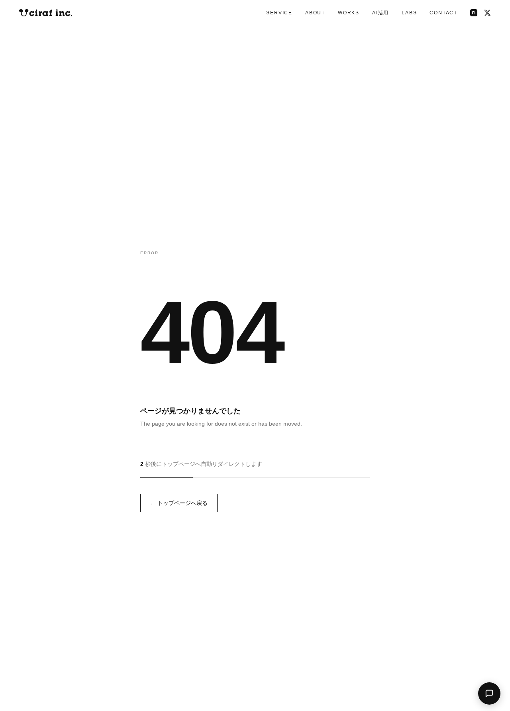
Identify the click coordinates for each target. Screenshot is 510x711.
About (315, 13)
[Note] (473, 12)
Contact (443, 13)
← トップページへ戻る (179, 503)
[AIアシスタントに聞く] (489, 693)
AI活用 (380, 13)
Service (279, 13)
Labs (409, 13)
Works (348, 13)
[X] (487, 12)
